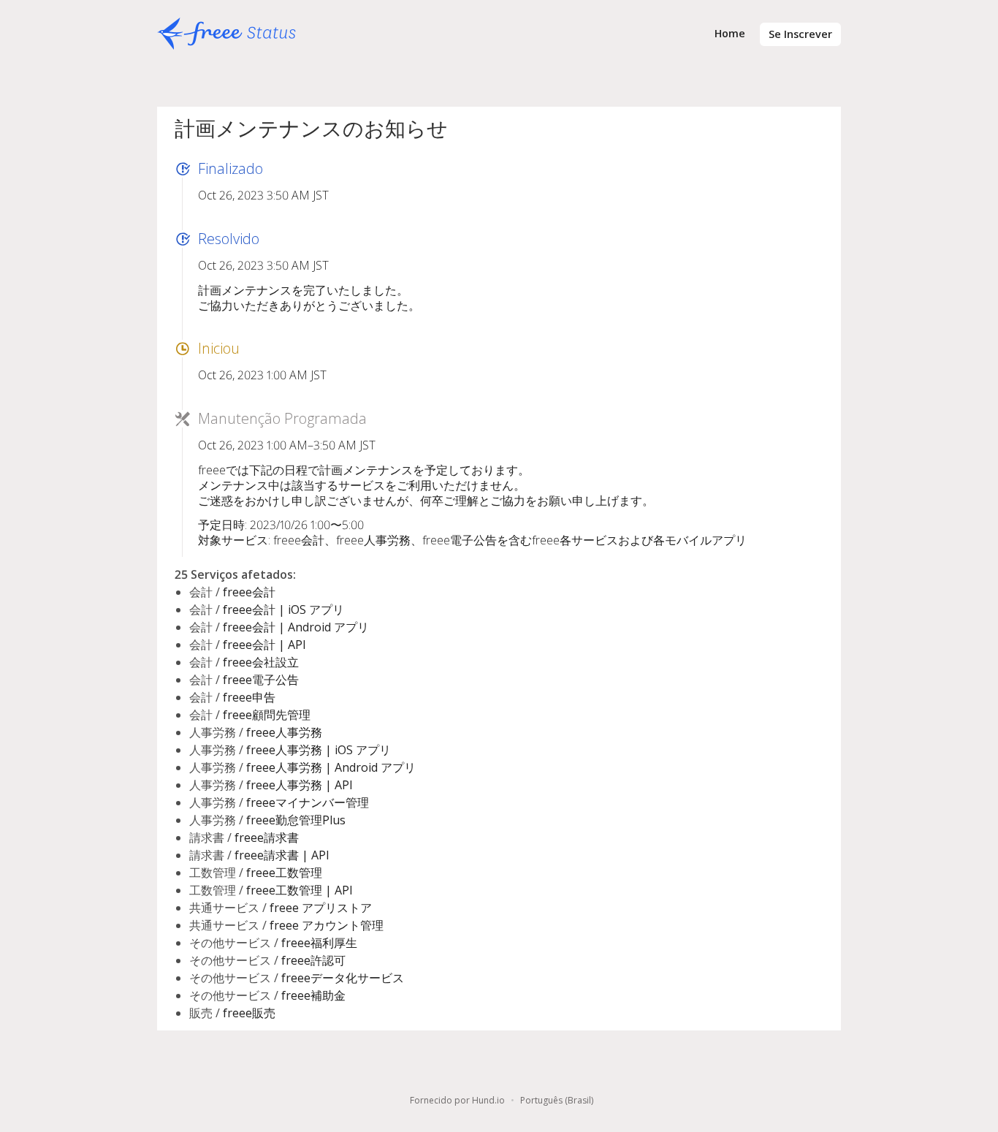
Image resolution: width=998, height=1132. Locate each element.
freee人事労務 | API (299, 785)
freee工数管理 (284, 873)
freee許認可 (313, 960)
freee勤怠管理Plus (296, 820)
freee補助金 (313, 995)
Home (730, 33)
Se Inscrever (800, 34)
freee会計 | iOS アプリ (283, 609)
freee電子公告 (261, 680)
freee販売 (249, 1013)
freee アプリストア (321, 908)
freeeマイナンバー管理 (307, 802)
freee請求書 (267, 837)
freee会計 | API (264, 645)
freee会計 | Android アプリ (296, 627)
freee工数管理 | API (299, 890)
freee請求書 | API (282, 855)
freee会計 (249, 592)
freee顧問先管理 (267, 715)
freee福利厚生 (319, 943)
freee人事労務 (284, 732)
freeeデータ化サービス (342, 978)
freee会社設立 (261, 662)
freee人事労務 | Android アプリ (331, 767)
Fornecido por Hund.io (457, 1100)
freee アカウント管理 (327, 925)
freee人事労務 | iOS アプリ (318, 750)
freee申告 (249, 697)
